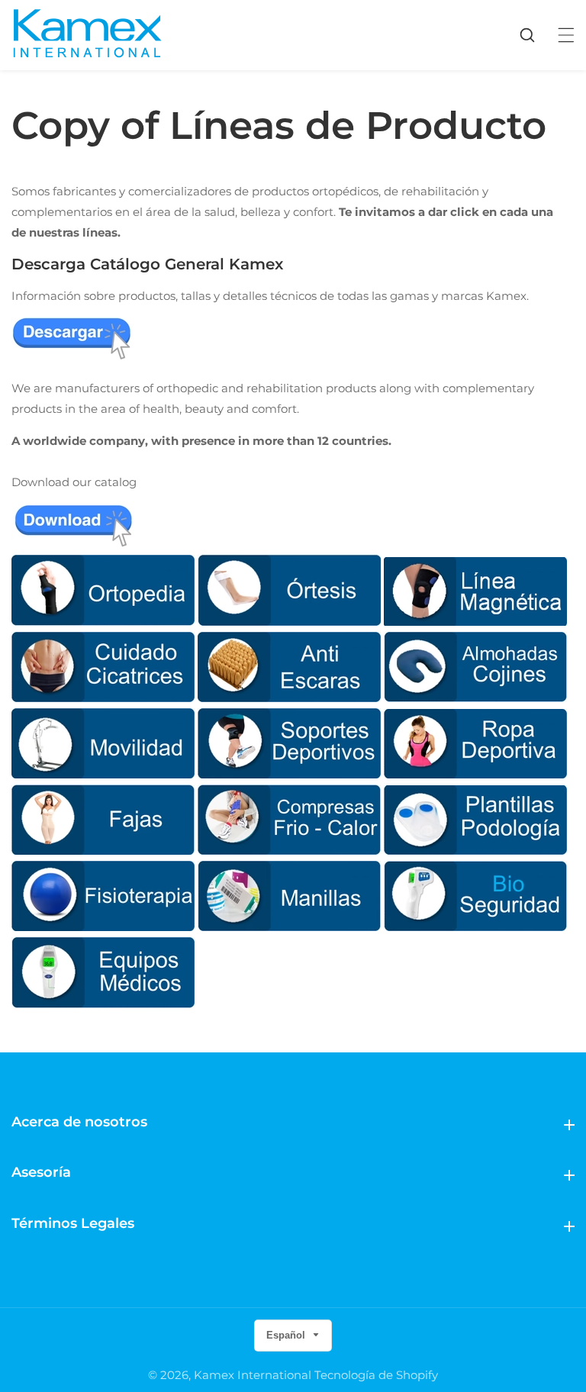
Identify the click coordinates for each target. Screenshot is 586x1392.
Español (287, 1335)
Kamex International (252, 1375)
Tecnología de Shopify (376, 1375)
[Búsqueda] (535, 35)
